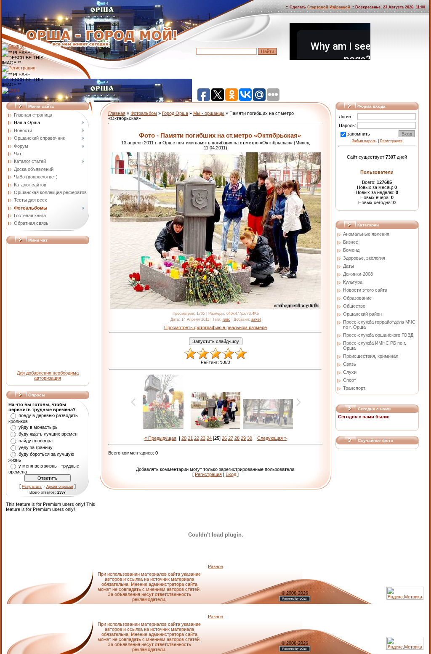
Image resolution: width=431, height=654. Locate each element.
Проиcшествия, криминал (370, 356)
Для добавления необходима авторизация (48, 375)
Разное (215, 566)
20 (183, 438)
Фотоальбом (143, 113)
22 (196, 438)
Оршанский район (362, 313)
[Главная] (14, 45)
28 (236, 438)
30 (249, 438)
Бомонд (351, 250)
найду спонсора (36, 440)
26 (224, 438)
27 (230, 438)
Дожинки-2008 (358, 273)
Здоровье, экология (364, 258)
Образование (357, 297)
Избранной (340, 7)
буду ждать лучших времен (48, 433)
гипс (226, 319)
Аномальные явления (366, 234)
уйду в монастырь (38, 427)
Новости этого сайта (365, 289)
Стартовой (317, 7)
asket (256, 319)
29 (243, 438)
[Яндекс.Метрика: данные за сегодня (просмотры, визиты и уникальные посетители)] (404, 643)
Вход (231, 474)
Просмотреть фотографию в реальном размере (215, 327)
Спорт (349, 380)
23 (202, 438)
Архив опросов (59, 486)
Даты (348, 266)
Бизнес (350, 242)
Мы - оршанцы (208, 113)
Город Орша (175, 113)
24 (209, 438)
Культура (352, 281)
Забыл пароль (364, 141)
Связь (349, 364)
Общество (354, 305)
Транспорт (354, 388)
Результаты (32, 486)
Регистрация (208, 474)
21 (190, 438)
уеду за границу (36, 447)
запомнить (358, 133)
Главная (116, 113)
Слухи (350, 372)
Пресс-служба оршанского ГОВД (378, 335)
